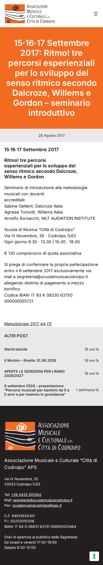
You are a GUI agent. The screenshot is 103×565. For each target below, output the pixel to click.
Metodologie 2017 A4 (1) (28, 323)
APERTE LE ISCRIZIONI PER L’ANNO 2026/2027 (34, 373)
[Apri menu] (96, 14)
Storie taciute (15, 349)
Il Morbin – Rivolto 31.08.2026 (30, 360)
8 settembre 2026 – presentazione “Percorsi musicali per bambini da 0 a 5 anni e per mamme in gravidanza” (36, 390)
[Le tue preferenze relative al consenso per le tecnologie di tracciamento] (94, 556)
